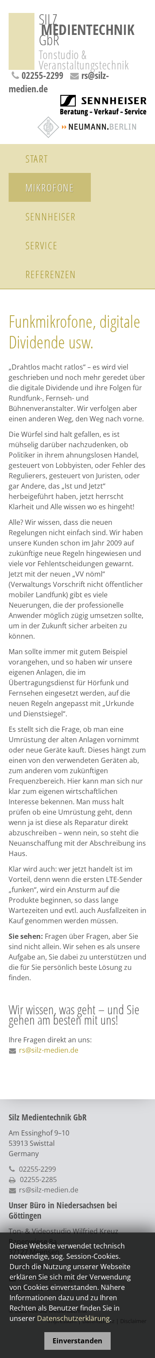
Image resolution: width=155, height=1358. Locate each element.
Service (41, 245)
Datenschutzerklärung (73, 1318)
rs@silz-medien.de (48, 1050)
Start (36, 158)
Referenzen (50, 274)
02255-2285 (38, 1179)
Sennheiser (50, 216)
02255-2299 (42, 75)
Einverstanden (77, 1340)
